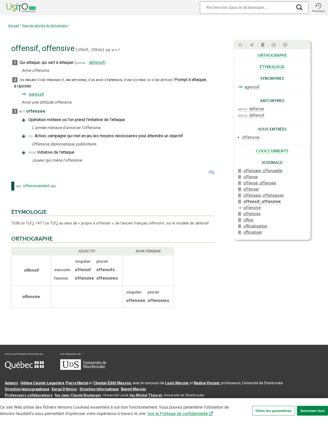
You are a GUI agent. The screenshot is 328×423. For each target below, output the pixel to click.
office (248, 220)
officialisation (255, 226)
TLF (27, 223)
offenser (251, 189)
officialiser (252, 232)
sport (32, 152)
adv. (53, 186)
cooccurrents (272, 150)
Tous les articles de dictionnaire (44, 25)
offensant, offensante (262, 170)
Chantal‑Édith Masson (112, 383)
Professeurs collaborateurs (29, 395)
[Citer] (240, 45)
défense (256, 108)
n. (116, 50)
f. (119, 50)
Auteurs (11, 383)
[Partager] (252, 45)
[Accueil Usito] (15, 7)
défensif (96, 62)
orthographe (272, 55)
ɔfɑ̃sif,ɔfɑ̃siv (89, 49)
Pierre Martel (77, 383)
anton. (81, 63)
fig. (31, 136)
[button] (318, 7)
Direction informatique (99, 389)
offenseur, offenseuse (263, 195)
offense (250, 176)
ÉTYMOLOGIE (29, 212)
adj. (108, 50)
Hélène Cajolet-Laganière (42, 383)
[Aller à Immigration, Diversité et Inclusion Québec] (24, 368)
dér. (19, 186)
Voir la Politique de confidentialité (177, 413)
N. (21, 111)
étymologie (272, 66)
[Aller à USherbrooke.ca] (83, 369)
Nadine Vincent (206, 383)
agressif (36, 94)
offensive (252, 207)
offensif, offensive (262, 201)
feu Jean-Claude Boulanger (78, 395)
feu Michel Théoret (146, 395)
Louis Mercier (177, 383)
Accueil (13, 25)
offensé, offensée (259, 183)
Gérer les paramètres (273, 411)
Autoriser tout (312, 411)
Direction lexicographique (27, 389)
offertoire (252, 213)
